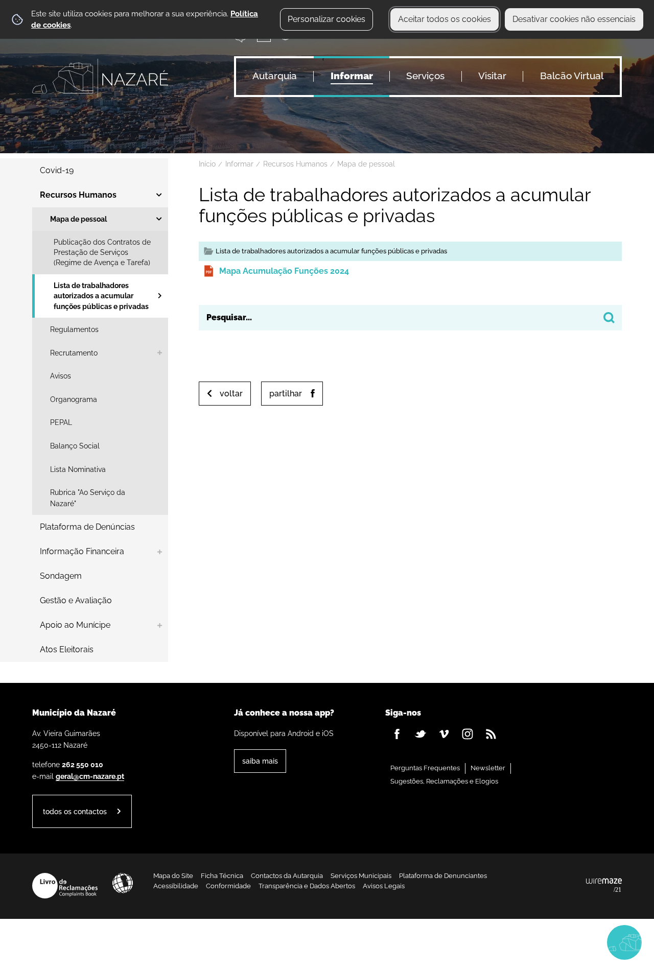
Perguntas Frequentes (425, 768)
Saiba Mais (260, 760)
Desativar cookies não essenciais (574, 19)
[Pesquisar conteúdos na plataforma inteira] (609, 317)
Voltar (231, 393)
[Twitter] (420, 734)
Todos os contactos (75, 811)
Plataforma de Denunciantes (443, 876)
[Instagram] (467, 734)
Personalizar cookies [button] (326, 19)
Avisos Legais (384, 886)
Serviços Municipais (361, 876)
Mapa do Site (173, 876)
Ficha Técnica (222, 876)
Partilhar (285, 393)
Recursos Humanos (295, 164)
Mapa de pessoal (366, 164)
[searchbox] (410, 317)
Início (207, 164)
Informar (239, 164)
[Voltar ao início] (100, 78)
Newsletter (488, 768)
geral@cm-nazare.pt (90, 776)
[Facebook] (397, 734)
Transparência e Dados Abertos (307, 886)
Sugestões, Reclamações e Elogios (444, 781)
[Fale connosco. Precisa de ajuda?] (535, 941)
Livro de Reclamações (65, 885)
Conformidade (228, 886)
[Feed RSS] (491, 734)
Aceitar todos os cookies (444, 19)
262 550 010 (82, 764)
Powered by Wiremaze (604, 885)
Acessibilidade (122, 883)
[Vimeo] (444, 734)
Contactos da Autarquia (287, 876)
